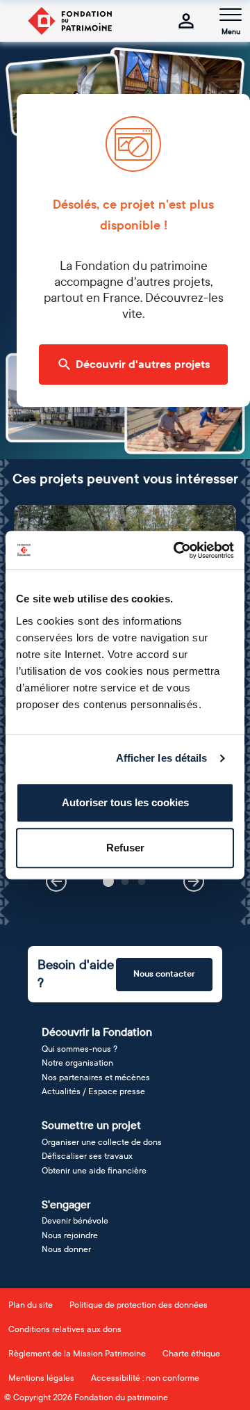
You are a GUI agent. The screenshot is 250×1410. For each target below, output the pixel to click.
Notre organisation (77, 1063)
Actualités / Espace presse (93, 1091)
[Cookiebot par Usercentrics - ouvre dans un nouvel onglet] (176, 550)
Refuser (125, 848)
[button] (108, 881)
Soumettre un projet (91, 1125)
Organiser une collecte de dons (102, 1142)
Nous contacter (164, 973)
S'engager (66, 1204)
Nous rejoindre (70, 1235)
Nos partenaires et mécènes (96, 1077)
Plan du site (30, 1305)
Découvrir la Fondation (97, 1032)
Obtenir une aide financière (94, 1171)
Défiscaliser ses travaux (87, 1156)
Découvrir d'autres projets (143, 364)
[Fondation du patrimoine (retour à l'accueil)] (69, 21)
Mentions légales (41, 1378)
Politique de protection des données (138, 1305)
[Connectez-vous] (186, 21)
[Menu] (230, 14)
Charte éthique (191, 1354)
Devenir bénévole (75, 1221)
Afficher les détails (162, 758)
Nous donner (66, 1249)
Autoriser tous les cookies (125, 802)
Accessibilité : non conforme (145, 1378)
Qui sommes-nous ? (79, 1049)
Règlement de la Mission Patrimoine (77, 1354)
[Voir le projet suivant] (193, 881)
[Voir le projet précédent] (56, 881)
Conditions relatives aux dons (65, 1329)
